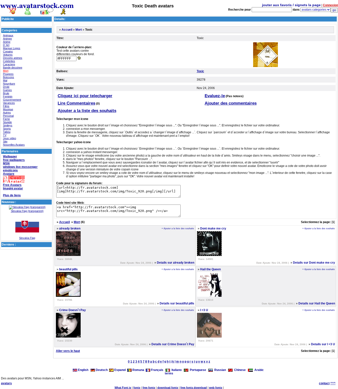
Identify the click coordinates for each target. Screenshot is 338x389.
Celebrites (9, 61)
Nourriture (9, 83)
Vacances (9, 102)
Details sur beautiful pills (177, 303)
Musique (8, 109)
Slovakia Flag (27, 237)
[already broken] (68, 254)
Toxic (200, 71)
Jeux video (9, 138)
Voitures (8, 54)
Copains (8, 51)
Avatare (8, 174)
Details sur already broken (175, 262)
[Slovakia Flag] (27, 235)
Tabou (6, 131)
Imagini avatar (13, 188)
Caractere (9, 64)
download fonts (167, 387)
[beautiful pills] (68, 295)
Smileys (7, 125)
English (83, 370)
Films (6, 106)
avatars (6, 383)
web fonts (215, 387)
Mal (5, 80)
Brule (6, 93)
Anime (6, 41)
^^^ (333, 383)
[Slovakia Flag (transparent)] (27, 207)
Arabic (258, 370)
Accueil (67, 29)
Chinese (239, 370)
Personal (8, 115)
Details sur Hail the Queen (316, 303)
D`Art (6, 45)
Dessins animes (12, 57)
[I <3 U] (209, 336)
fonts (136, 387)
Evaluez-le (215, 95)
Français (156, 370)
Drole (6, 86)
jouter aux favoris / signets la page (291, 5)
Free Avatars (12, 185)
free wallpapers (14, 160)
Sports (7, 128)
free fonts (149, 387)
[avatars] (37, 13)
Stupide (7, 122)
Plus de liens (12, 195)
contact (324, 383)
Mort (5, 70)
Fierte (6, 118)
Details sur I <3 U (323, 344)
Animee (7, 38)
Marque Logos (11, 48)
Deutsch (101, 370)
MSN (6, 163)
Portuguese (197, 370)
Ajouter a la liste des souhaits (87, 110)
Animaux (8, 35)
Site (5, 141)
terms (169, 373)
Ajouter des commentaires (231, 103)
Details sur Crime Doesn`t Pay (172, 344)
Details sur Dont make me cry (314, 262)
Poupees (8, 73)
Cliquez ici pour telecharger (85, 95)
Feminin (7, 96)
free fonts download (193, 387)
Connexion (330, 5)
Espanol (120, 370)
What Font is (123, 387)
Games (7, 90)
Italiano (176, 370)
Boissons (8, 77)
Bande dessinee (12, 67)
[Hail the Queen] (209, 295)
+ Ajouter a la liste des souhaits (178, 228)
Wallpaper (10, 156)
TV (4, 135)
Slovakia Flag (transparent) (27, 210)
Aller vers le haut (68, 351)
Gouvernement (12, 99)
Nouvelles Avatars (14, 144)
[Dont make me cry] (209, 254)
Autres (7, 112)
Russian (219, 370)
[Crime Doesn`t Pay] (68, 336)
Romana (138, 370)
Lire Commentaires (76, 103)
